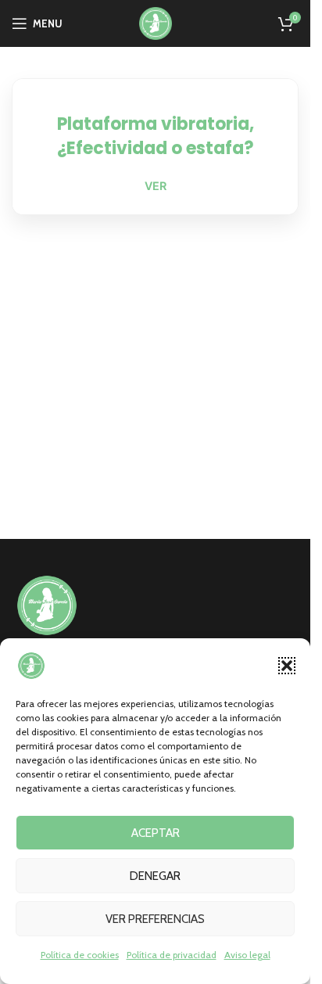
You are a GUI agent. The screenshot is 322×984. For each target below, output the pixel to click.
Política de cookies (80, 955)
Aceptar (155, 833)
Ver (155, 185)
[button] (287, 665)
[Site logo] (155, 22)
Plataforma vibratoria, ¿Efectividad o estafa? (155, 136)
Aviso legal (247, 955)
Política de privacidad (171, 955)
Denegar (155, 876)
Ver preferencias (155, 919)
